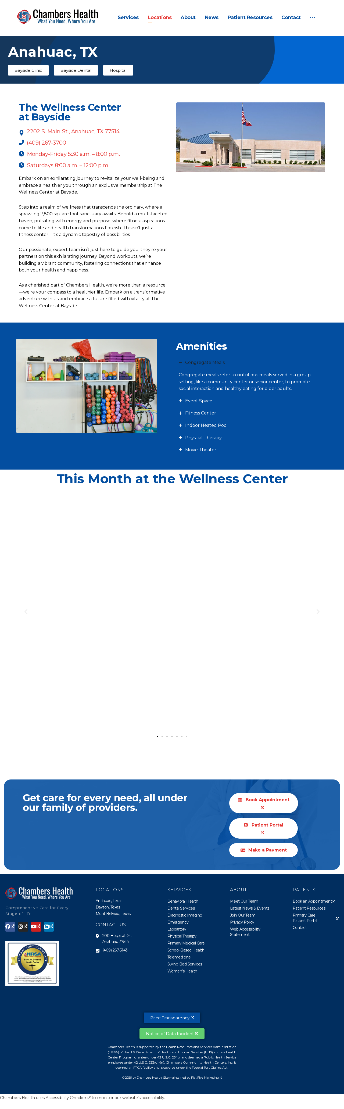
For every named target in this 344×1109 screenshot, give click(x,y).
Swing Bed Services (184, 964)
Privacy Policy (242, 922)
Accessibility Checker (66, 1097)
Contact (300, 927)
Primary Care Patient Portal (305, 918)
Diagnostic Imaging (184, 915)
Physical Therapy (181, 936)
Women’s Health (182, 971)
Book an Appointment (312, 901)
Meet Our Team (244, 901)
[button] (312, 17)
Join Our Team (243, 915)
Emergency (178, 922)
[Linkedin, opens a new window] (49, 927)
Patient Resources (309, 908)
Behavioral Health (182, 901)
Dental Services (181, 908)
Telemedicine (179, 957)
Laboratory (176, 929)
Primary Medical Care (186, 943)
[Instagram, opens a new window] (23, 927)
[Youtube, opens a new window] (36, 927)
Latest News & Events (249, 908)
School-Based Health (186, 950)
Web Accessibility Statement (245, 932)
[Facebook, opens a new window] (10, 927)
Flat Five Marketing (205, 1077)
